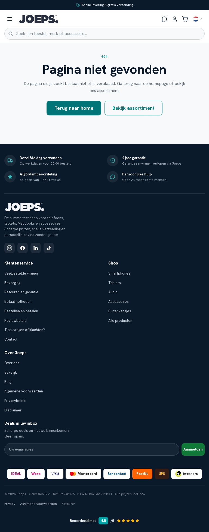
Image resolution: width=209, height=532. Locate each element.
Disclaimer (12, 410)
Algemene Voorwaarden (38, 504)
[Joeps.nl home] (39, 19)
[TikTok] (49, 248)
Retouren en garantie (21, 292)
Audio (113, 292)
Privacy (9, 504)
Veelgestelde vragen (21, 273)
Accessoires (118, 301)
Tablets (114, 283)
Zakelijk (10, 372)
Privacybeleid (15, 400)
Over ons (11, 363)
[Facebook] (22, 248)
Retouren (69, 504)
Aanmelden (193, 449)
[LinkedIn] (35, 248)
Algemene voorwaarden (23, 391)
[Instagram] (9, 248)
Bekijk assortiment (133, 108)
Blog (7, 381)
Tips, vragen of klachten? (24, 330)
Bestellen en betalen (21, 311)
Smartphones (119, 273)
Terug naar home (73, 108)
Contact (10, 339)
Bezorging (12, 283)
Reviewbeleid (15, 320)
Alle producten (120, 320)
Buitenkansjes (119, 311)
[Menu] (9, 19)
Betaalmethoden (18, 301)
